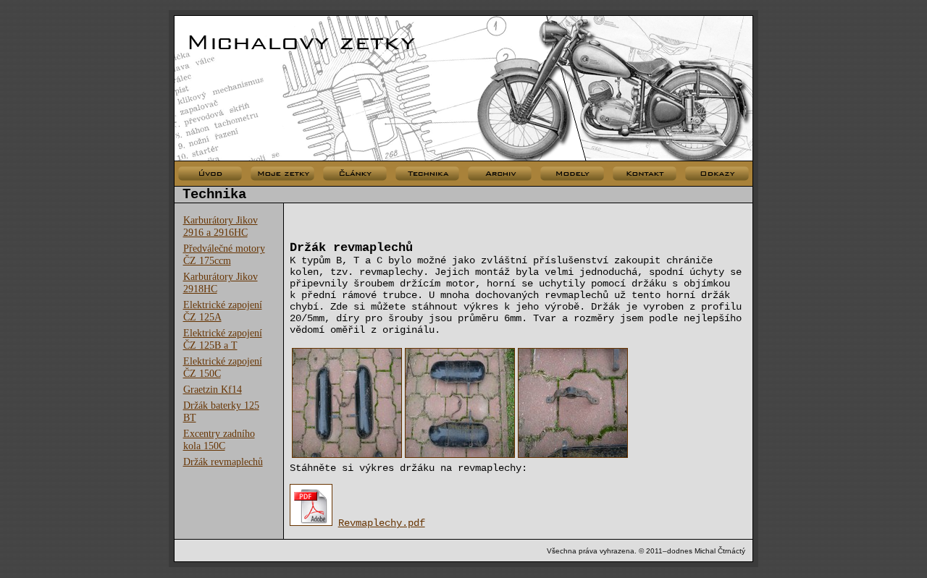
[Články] (355, 174)
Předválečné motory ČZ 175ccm (224, 254)
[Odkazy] (717, 174)
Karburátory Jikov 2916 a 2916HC (220, 226)
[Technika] (427, 174)
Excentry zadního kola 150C (219, 439)
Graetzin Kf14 (212, 389)
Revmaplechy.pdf (381, 523)
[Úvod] (210, 174)
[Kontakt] (644, 174)
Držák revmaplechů (223, 461)
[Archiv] (500, 174)
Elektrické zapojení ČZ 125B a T (222, 339)
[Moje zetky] (282, 174)
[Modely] (572, 174)
